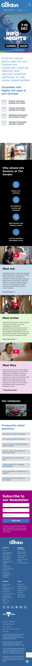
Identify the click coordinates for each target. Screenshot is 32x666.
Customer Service (8, 594)
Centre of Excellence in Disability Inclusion (7, 575)
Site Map (5, 631)
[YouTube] (16, 607)
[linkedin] (8, 607)
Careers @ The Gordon (7, 562)
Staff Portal (21, 597)
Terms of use (7, 626)
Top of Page (11, 661)
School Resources (6, 600)
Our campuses (11, 400)
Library (5, 603)
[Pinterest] (21, 607)
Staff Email (21, 595)
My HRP (20, 592)
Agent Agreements (7, 565)
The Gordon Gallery (7, 585)
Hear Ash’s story (8, 292)
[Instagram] (12, 607)
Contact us (6, 591)
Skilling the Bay (23, 563)
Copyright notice (8, 624)
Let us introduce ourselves (8, 569)
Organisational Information (7, 553)
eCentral (20, 584)
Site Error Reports (9, 621)
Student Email (22, 586)
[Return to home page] (9, 6)
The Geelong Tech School (22, 552)
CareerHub (21, 590)
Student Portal (22, 588)
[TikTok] (25, 607)
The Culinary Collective (22, 556)
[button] (27, 10)
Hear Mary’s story (11, 390)
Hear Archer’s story (9, 339)
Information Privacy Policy (11, 629)
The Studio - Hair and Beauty (8, 588)
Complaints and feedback (7, 596)
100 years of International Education (7, 557)
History (5, 550)
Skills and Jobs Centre (23, 560)
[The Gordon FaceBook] (4, 607)
